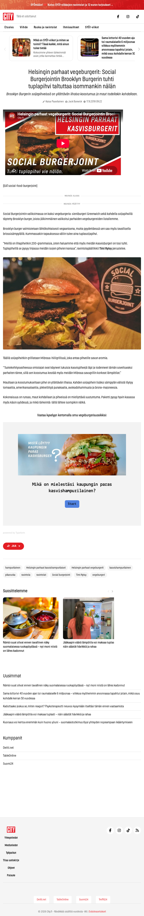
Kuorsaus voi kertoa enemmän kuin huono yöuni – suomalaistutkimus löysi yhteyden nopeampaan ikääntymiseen (68, 722)
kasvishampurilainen (120, 568)
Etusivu (9, 27)
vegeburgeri (98, 575)
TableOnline (9, 755)
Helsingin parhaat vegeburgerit (88, 568)
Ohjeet (11, 868)
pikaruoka (10, 575)
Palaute (11, 875)
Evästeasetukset (97, 911)
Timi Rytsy (81, 575)
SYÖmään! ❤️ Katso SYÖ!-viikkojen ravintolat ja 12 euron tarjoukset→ (72, 4)
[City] (11, 830)
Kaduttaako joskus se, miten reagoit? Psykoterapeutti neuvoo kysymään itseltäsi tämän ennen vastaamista (63, 706)
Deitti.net (8, 747)
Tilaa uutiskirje (11, 860)
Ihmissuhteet (71, 27)
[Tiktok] (137, 16)
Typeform (20, 532)
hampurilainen (12, 568)
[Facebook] (118, 16)
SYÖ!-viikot (92, 27)
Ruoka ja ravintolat (45, 27)
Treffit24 (103, 899)
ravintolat (41, 575)
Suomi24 (8, 763)
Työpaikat (11, 852)
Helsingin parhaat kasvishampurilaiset (46, 568)
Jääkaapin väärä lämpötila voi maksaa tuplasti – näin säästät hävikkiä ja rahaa (47, 714)
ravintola (25, 575)
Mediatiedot (11, 845)
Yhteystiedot (11, 837)
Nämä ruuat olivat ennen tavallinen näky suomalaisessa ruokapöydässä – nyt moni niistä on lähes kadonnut (64, 685)
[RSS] (137, 830)
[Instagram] (127, 16)
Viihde (24, 27)
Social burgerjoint (61, 575)
